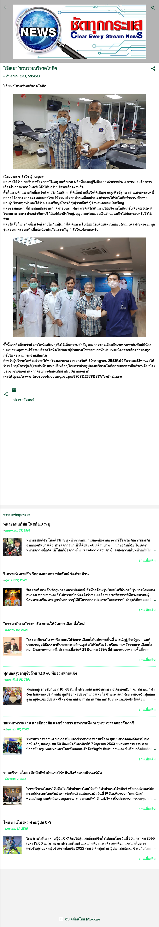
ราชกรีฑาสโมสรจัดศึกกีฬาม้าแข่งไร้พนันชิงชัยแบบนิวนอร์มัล (52, 772)
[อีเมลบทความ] (14, 391)
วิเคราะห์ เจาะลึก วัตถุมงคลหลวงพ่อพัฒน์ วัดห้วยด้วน (46, 574)
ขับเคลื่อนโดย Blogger (82, 919)
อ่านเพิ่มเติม (147, 560)
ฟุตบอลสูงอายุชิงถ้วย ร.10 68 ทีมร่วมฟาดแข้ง (40, 673)
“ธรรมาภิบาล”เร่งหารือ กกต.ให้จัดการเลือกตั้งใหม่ (44, 623)
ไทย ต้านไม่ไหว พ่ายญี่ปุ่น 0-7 (27, 822)
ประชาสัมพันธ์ (23, 400)
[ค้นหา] (153, 8)
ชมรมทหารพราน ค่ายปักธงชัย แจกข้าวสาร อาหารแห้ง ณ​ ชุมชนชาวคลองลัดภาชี (68, 723)
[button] (153, 69)
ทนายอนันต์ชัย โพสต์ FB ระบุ (26, 524)
